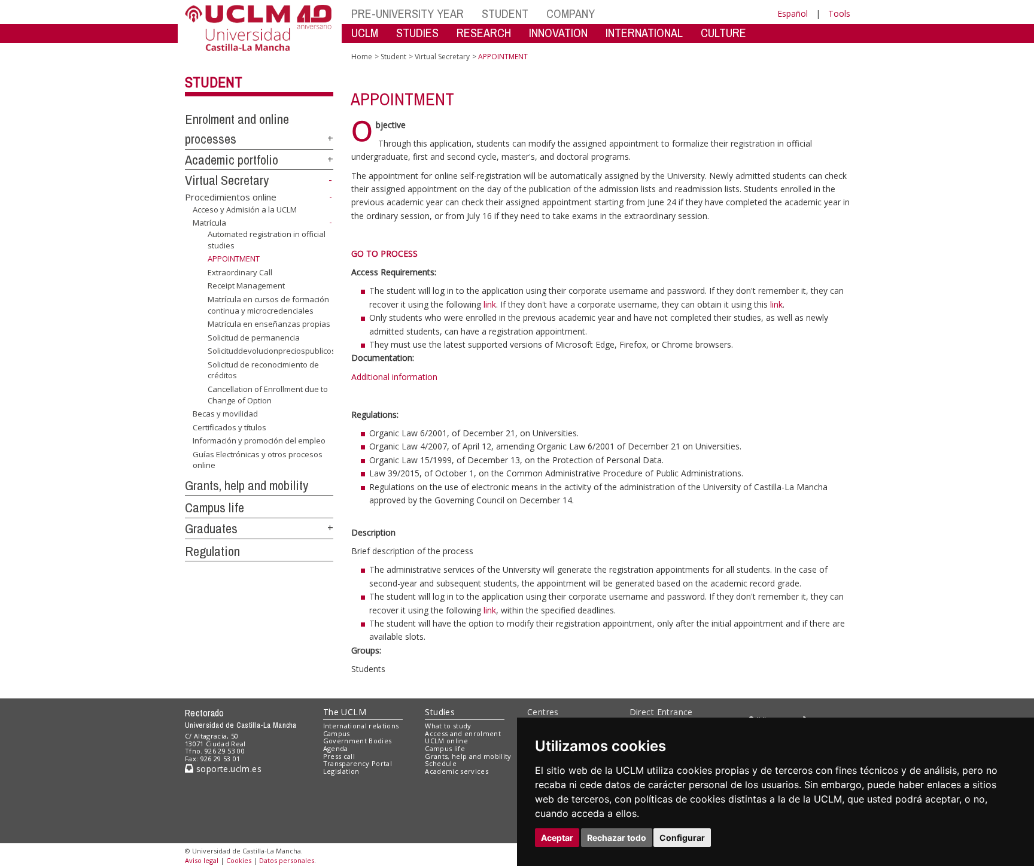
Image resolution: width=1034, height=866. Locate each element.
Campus (336, 733)
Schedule (441, 763)
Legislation (341, 771)
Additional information (394, 376)
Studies (440, 712)
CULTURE (723, 33)
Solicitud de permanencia (254, 337)
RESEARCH (484, 33)
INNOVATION (558, 33)
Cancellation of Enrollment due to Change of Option (268, 394)
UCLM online (446, 740)
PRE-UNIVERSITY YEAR (407, 13)
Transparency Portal (357, 763)
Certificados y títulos (229, 427)
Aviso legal (201, 860)
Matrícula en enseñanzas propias (269, 323)
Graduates (211, 528)
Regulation (212, 551)
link (489, 304)
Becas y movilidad (225, 413)
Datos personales (286, 860)
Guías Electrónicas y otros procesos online (258, 459)
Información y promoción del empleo (259, 440)
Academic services (456, 771)
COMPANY (570, 13)
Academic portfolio (231, 160)
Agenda (335, 748)
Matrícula (209, 222)
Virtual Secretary (227, 180)
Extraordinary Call (240, 272)
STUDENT (505, 13)
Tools (839, 13)
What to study (448, 725)
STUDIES (417, 33)
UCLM (364, 33)
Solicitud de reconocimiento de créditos (263, 370)
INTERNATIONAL (644, 33)
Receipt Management (246, 285)
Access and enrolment (463, 733)
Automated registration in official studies (267, 239)
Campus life (214, 507)
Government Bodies (357, 740)
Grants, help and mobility (246, 485)
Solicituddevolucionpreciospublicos (272, 350)
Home (361, 56)
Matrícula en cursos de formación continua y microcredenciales (268, 304)
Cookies (238, 860)
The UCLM (344, 712)
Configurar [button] (682, 837)
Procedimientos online (230, 197)
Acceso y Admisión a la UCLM (245, 209)
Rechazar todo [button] (616, 837)
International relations (361, 725)
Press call (339, 756)
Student (213, 82)
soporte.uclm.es (227, 768)
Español (792, 13)
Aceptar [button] (557, 837)
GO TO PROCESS (384, 253)
